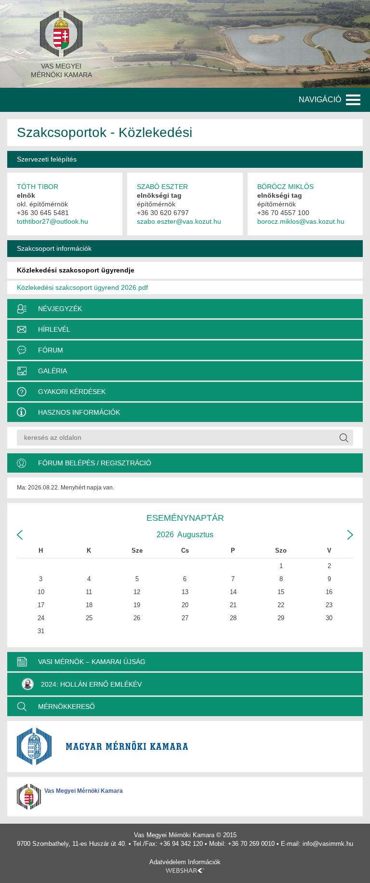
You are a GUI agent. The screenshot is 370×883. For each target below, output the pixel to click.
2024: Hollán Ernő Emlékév (91, 684)
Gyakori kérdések (72, 391)
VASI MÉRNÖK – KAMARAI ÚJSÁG (91, 662)
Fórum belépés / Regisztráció (94, 463)
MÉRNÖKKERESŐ (66, 706)
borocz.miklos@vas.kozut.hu (300, 221)
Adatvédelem (167, 862)
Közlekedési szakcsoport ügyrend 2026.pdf (82, 287)
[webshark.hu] (185, 870)
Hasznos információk (79, 412)
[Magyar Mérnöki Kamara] (185, 746)
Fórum (50, 350)
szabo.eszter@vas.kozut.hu (179, 221)
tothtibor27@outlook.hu (52, 221)
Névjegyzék (60, 308)
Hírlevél (54, 329)
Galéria (52, 371)
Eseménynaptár (185, 518)
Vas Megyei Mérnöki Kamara (83, 791)
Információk (204, 862)
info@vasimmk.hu (328, 843)
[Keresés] (343, 438)
